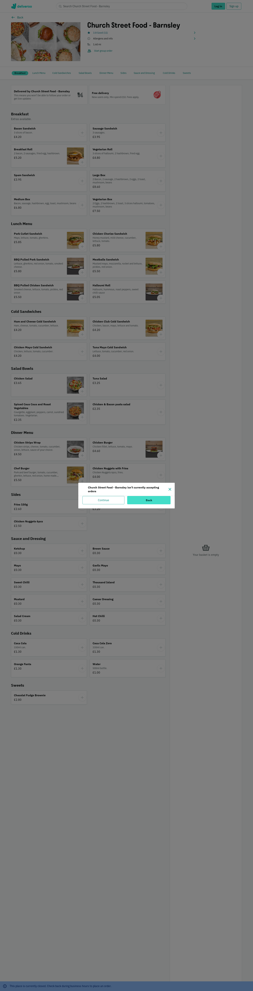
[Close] (170, 489)
